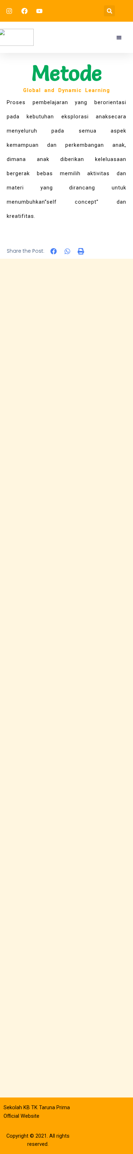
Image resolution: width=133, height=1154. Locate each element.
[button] (109, 10)
